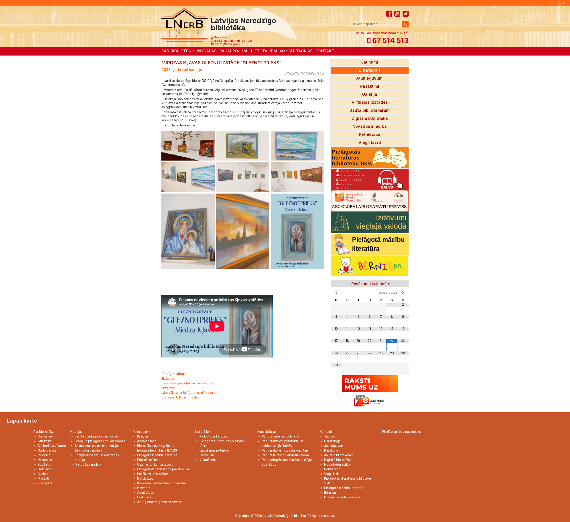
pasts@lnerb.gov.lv (227, 44)
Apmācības (145, 492)
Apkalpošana (146, 441)
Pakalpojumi (233, 51)
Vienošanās (208, 460)
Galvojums (207, 455)
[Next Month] (403, 292)
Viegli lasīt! (369, 142)
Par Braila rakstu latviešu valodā (285, 455)
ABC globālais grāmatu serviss (159, 502)
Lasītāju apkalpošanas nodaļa (96, 436)
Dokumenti (45, 469)
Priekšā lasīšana (148, 460)
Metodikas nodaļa (88, 464)
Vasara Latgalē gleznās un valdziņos (188, 383)
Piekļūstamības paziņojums (401, 431)
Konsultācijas (296, 51)
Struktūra (45, 441)
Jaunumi (369, 62)
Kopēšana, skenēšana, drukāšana (161, 483)
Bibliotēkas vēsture (52, 446)
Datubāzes (145, 478)
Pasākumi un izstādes (153, 474)
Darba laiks (46, 436)
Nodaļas (207, 51)
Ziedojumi (45, 483)
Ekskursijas (145, 497)
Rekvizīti (44, 455)
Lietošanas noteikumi (215, 450)
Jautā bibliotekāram (370, 110)
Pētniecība (369, 134)
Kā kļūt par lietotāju (214, 436)
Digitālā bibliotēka (370, 118)
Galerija (369, 94)
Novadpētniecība (369, 126)
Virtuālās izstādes (370, 102)
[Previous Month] (336, 292)
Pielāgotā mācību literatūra (157, 455)
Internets (143, 488)
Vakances (45, 460)
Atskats (292, 74)
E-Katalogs (370, 70)
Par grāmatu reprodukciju (280, 436)
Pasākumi (369, 86)
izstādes (308, 74)
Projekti (43, 478)
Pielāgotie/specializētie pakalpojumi (163, 469)
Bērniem (330, 492)
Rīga (320, 74)
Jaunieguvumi (370, 78)
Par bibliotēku (177, 51)
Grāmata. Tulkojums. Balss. (180, 397)
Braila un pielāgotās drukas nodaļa (100, 441)
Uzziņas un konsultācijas (155, 464)
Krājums (143, 436)
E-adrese (220, 37)
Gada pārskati (48, 450)
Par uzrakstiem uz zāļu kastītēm (285, 450)
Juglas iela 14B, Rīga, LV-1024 (233, 40)
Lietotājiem (264, 51)
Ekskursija (168, 378)
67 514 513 (389, 40)
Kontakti (325, 51)
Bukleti (43, 474)
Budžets (44, 464)
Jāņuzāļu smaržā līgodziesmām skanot (189, 392)
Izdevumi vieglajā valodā (342, 497)
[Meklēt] (405, 24)
